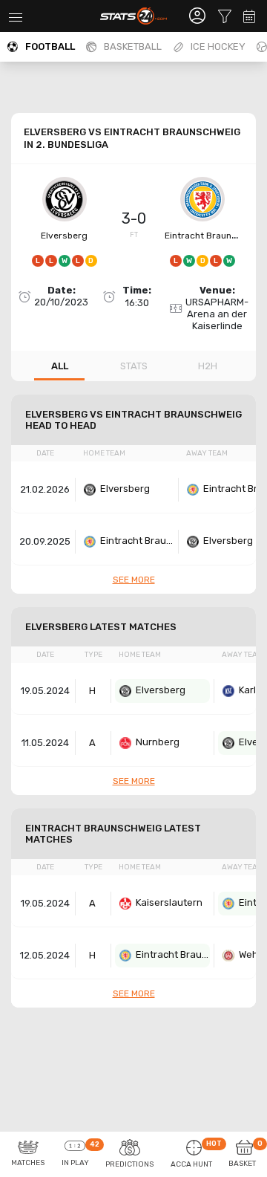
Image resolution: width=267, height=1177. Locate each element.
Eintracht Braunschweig (137, 540)
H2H (207, 366)
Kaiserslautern (169, 902)
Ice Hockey (218, 46)
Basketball (133, 46)
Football (50, 46)
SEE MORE (134, 579)
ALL (59, 366)
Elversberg (64, 235)
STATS (134, 366)
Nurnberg (157, 742)
